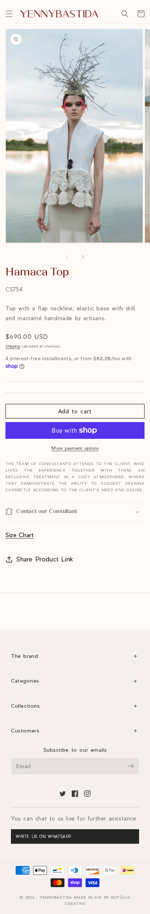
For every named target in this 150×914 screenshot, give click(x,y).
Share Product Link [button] (45, 559)
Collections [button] (25, 706)
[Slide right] (83, 257)
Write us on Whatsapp (43, 836)
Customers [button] (25, 730)
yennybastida (56, 897)
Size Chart (19, 534)
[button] (9, 14)
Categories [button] (25, 680)
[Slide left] (67, 257)
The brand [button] (24, 656)
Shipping (12, 346)
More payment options (75, 447)
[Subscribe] (131, 766)
